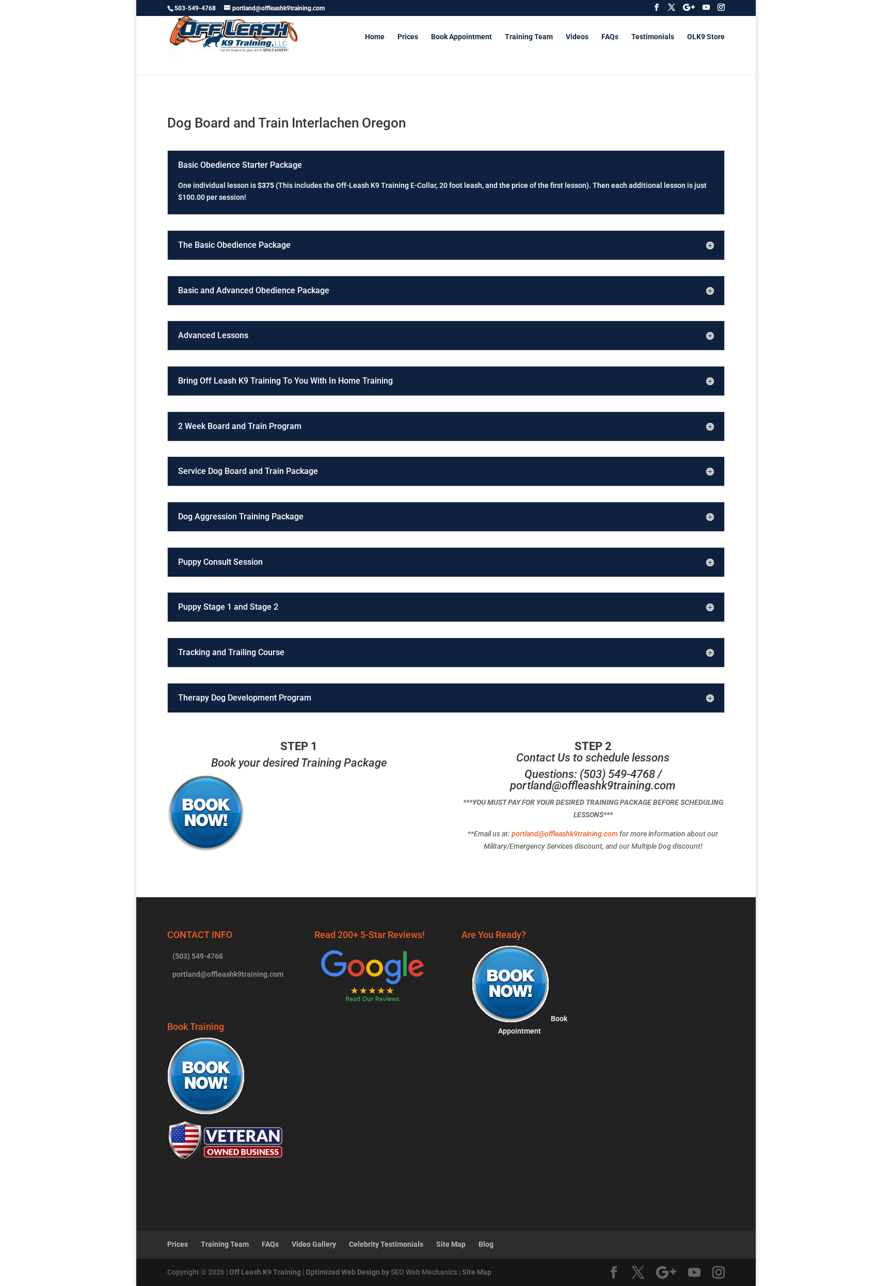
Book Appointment (461, 37)
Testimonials (652, 37)
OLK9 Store (706, 37)
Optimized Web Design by (347, 1272)
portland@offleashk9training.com (593, 785)
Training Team (529, 37)
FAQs (609, 37)
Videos (577, 37)
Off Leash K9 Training (265, 1272)
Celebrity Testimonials (386, 1244)
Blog (486, 1244)
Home (375, 37)
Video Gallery (314, 1244)
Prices (407, 37)
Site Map (451, 1244)
